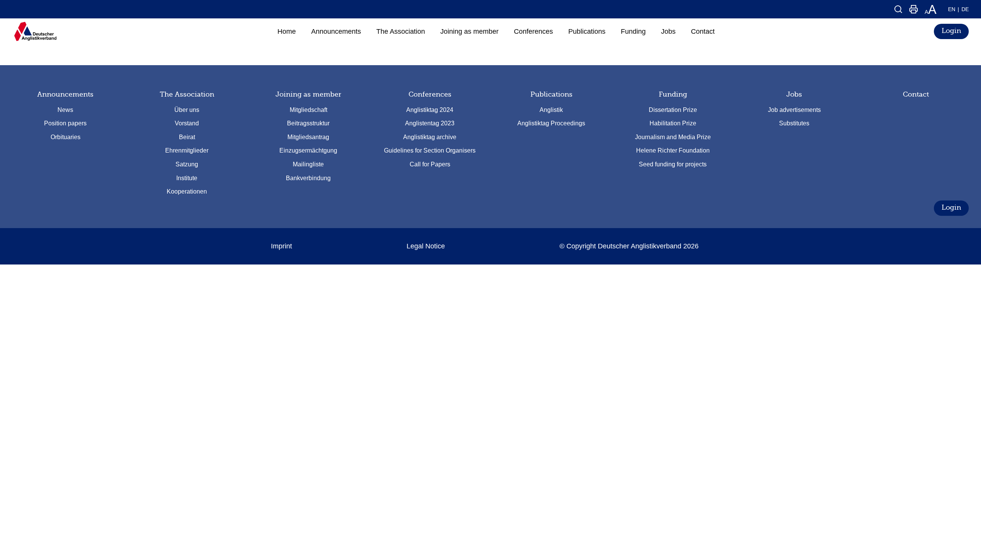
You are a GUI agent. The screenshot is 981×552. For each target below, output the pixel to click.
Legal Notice (426, 246)
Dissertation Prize (673, 110)
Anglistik (551, 110)
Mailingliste (308, 164)
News (65, 110)
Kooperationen (187, 191)
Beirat (187, 137)
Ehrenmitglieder (186, 150)
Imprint (281, 246)
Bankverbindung (308, 178)
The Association (187, 94)
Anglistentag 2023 (429, 123)
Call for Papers (430, 164)
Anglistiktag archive (429, 137)
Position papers (65, 123)
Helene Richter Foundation (673, 150)
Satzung (187, 164)
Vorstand (187, 123)
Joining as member (308, 94)
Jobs (794, 94)
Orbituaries (65, 137)
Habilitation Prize (673, 123)
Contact (916, 94)
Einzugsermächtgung (308, 150)
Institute (186, 178)
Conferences (429, 94)
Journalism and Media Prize (673, 137)
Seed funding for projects (673, 164)
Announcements (65, 94)
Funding (673, 94)
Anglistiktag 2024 (429, 110)
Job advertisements (794, 110)
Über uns (186, 110)
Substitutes (794, 123)
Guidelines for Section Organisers (430, 150)
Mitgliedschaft (308, 110)
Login (951, 30)
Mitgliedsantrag (308, 137)
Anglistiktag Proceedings (551, 123)
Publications (551, 94)
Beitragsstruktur (308, 123)
